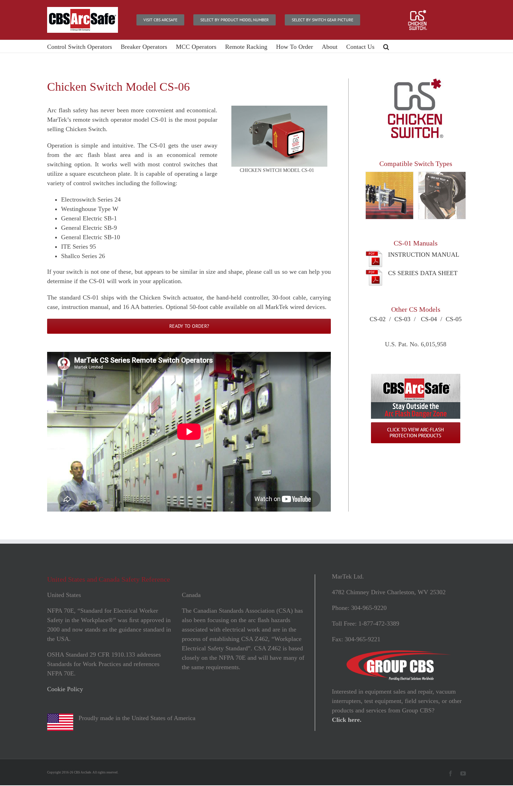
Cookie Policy (65, 689)
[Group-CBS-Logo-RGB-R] (399, 653)
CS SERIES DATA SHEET (423, 273)
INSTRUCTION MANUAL (423, 254)
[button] (386, 46)
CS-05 (454, 319)
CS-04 (429, 319)
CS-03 (402, 319)
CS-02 (378, 319)
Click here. (347, 719)
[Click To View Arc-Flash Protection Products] (415, 376)
